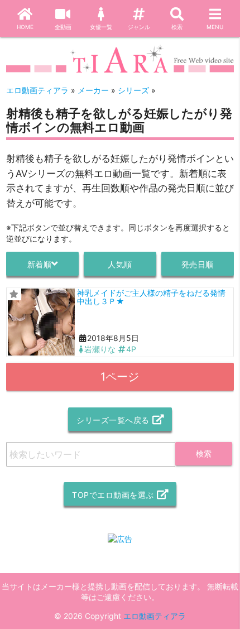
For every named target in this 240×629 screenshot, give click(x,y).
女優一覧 (101, 26)
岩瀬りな (100, 349)
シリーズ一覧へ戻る (113, 420)
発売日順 (197, 264)
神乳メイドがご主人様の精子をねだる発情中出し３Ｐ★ (151, 297)
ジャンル (139, 26)
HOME (25, 26)
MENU (215, 26)
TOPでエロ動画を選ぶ (113, 495)
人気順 (120, 264)
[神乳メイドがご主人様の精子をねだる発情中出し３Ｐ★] (41, 322)
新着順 (39, 264)
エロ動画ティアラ (154, 616)
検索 (177, 26)
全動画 (63, 26)
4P (131, 349)
